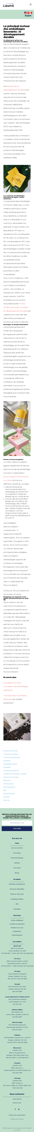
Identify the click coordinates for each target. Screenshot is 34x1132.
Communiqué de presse (11, 757)
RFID (5, 790)
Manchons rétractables (17, 889)
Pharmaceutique (9, 787)
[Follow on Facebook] (15, 1109)
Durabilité (6, 760)
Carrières (17, 863)
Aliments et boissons (10, 751)
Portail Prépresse (17, 935)
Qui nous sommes (17, 848)
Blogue (17, 873)
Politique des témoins (17, 1119)
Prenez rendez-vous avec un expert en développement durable (15, 307)
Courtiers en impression (17, 924)
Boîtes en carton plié (17, 894)
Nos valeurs (17, 853)
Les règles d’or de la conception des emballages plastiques (15, 686)
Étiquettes (7, 767)
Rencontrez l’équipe (17, 858)
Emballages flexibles (17, 899)
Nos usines (17, 868)
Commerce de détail (10, 754)
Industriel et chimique (10, 777)
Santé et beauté (9, 793)
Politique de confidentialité (17, 1115)
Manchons (7, 780)
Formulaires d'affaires (11, 770)
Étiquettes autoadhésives (17, 884)
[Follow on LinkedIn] (18, 1109)
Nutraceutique (8, 784)
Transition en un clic (17, 927)
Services (6, 800)
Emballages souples (10, 764)
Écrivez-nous (17, 1102)
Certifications (17, 931)
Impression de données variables (14, 774)
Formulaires (17, 909)
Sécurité (6, 797)
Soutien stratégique (17, 920)
